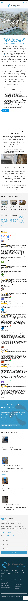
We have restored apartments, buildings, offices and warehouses (22, 219)
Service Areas (18, 586)
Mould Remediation (5, 587)
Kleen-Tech (7, 54)
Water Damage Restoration (4, 582)
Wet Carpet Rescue (19, 579)
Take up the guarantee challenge (9, 425)
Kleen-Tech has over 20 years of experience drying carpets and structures (14, 221)
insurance (15, 104)
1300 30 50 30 (6, 532)
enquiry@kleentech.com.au (11, 535)
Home (2, 579)
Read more (4, 453)
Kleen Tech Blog (18, 584)
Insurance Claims (5, 585)
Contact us (5, 110)
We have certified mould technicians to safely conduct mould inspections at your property (4, 222)
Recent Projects (18, 582)
